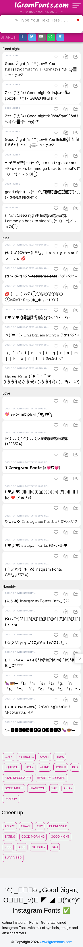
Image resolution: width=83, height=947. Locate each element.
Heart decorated (51, 778)
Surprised (13, 857)
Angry (10, 826)
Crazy (26, 826)
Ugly (29, 767)
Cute (8, 756)
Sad (54, 788)
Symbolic (26, 756)
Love (21, 847)
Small (44, 756)
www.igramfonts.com (56, 942)
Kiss (8, 847)
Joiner (60, 767)
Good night (14, 788)
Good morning (33, 836)
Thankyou (37, 788)
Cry (40, 826)
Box (75, 767)
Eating (10, 836)
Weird (44, 767)
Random (11, 799)
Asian (68, 788)
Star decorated (18, 778)
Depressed (58, 826)
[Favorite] (79, 658)
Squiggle (12, 767)
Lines (60, 756)
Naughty (39, 847)
